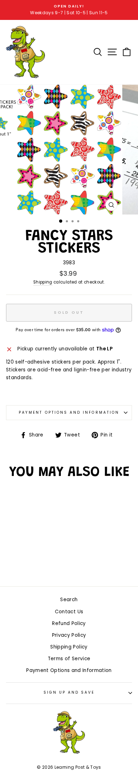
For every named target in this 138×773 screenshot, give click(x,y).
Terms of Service (69, 658)
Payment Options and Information (69, 412)
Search (68, 599)
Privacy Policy (69, 635)
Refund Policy (69, 623)
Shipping (42, 282)
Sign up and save (69, 692)
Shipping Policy (68, 647)
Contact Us (69, 611)
